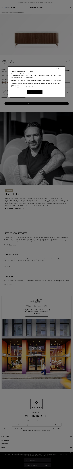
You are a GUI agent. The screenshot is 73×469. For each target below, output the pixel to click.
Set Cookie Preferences (18, 92)
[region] (36, 81)
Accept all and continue (34, 92)
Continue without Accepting (57, 68)
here (18, 86)
